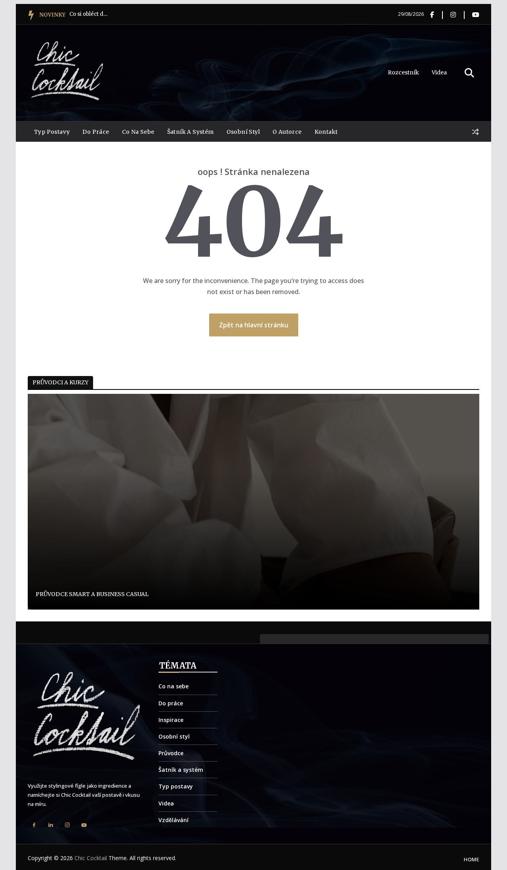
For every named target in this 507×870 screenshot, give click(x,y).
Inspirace (170, 720)
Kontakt (326, 131)
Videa (439, 72)
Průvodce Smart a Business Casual (92, 594)
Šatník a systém (190, 131)
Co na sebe (138, 131)
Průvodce (170, 753)
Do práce (95, 131)
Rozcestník (403, 72)
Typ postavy (52, 131)
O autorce (287, 131)
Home (471, 859)
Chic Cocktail (90, 858)
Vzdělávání (173, 820)
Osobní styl (243, 131)
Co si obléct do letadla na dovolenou (89, 14)
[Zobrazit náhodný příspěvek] (475, 132)
